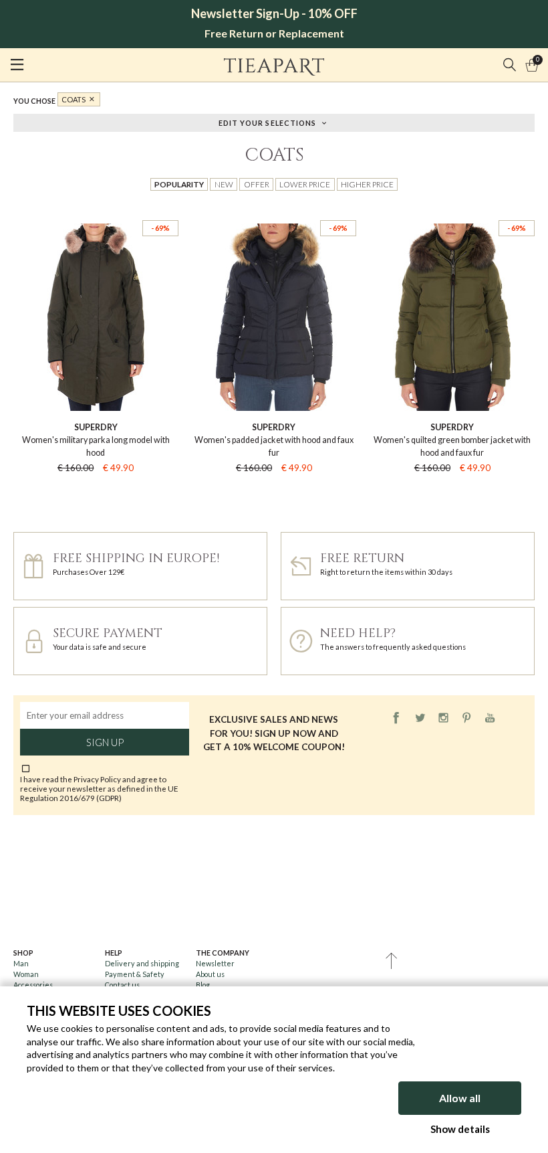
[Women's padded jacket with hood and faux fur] (274, 209)
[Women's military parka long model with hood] (95, 209)
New (224, 184)
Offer (256, 184)
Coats (73, 99)
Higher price (367, 184)
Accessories (33, 984)
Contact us (122, 984)
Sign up (105, 742)
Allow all (460, 1097)
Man (21, 963)
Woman (26, 974)
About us (210, 974)
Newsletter (215, 963)
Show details (460, 1129)
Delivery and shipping (142, 963)
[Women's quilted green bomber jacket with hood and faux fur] (452, 209)
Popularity (179, 184)
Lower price (304, 184)
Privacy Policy (97, 779)
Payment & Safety (134, 974)
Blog (203, 984)
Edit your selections (268, 122)
